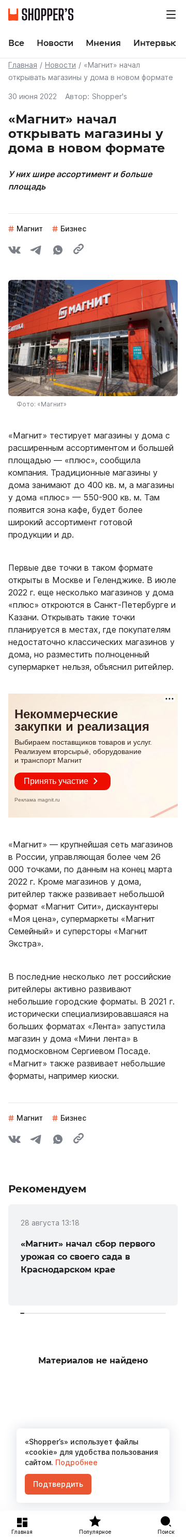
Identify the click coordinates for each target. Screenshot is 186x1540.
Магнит (30, 228)
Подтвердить (58, 1484)
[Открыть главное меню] (171, 14)
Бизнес (73, 228)
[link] (93, 1255)
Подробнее (75, 1462)
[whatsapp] (58, 251)
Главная (22, 64)
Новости (60, 64)
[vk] (14, 251)
